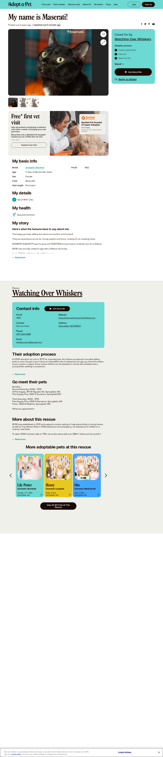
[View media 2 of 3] (23, 102)
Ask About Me (135, 72)
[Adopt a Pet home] (20, 4)
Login (134, 4)
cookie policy (16, 754)
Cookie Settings (124, 752)
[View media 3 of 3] (34, 102)
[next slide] (105, 475)
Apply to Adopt (127, 79)
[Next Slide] (104, 62)
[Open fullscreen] (103, 42)
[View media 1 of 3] (13, 102)
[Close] (159, 752)
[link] (74, 4)
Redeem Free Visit (29, 145)
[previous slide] (10, 475)
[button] (30, 475)
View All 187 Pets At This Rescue (58, 506)
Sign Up (148, 4)
